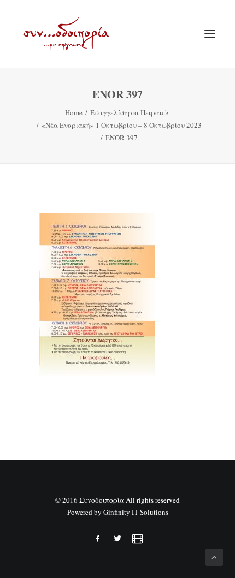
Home (74, 112)
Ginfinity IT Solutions (135, 512)
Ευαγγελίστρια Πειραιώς (130, 112)
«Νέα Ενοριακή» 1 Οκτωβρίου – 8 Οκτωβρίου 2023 (122, 125)
